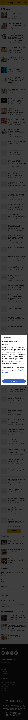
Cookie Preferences (14, 377)
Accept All (14, 381)
